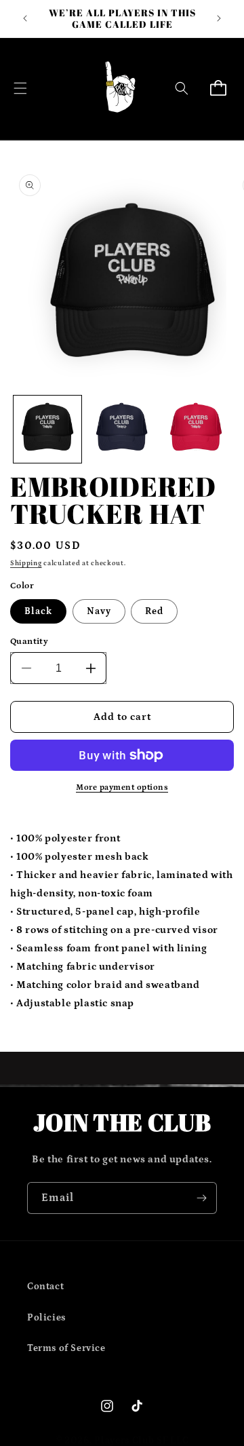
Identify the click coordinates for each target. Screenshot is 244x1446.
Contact (45, 1286)
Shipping (26, 563)
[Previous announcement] (25, 18)
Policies (46, 1317)
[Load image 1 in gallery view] (47, 429)
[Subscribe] (201, 1198)
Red (154, 611)
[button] (20, 88)
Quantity (29, 641)
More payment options (122, 787)
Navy (99, 611)
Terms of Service (66, 1348)
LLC (179, 1440)
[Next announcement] (219, 18)
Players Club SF (131, 1440)
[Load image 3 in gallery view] (196, 429)
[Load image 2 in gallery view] (122, 429)
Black (38, 611)
